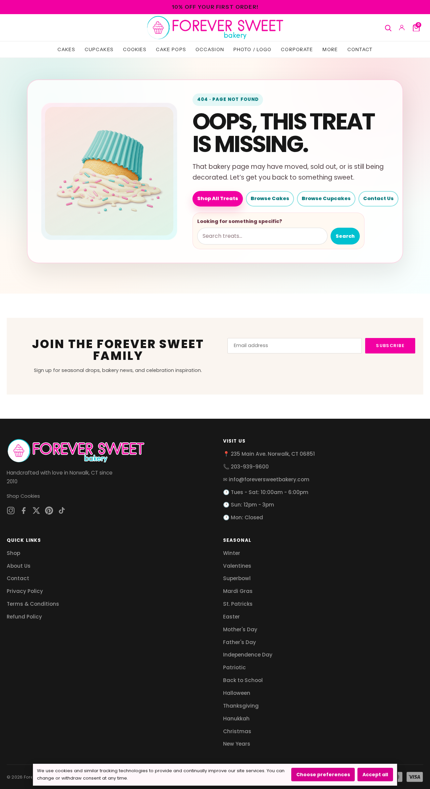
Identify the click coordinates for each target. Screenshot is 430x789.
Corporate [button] (297, 49)
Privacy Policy (25, 591)
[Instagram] (11, 510)
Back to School (243, 680)
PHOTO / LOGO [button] (252, 49)
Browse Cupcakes (326, 198)
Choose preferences (323, 774)
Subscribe (390, 345)
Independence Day (247, 654)
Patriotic (234, 667)
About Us (19, 565)
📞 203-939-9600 (246, 466)
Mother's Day (240, 629)
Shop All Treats (217, 198)
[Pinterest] (49, 510)
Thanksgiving (241, 705)
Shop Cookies (23, 496)
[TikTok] (62, 510)
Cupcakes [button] (99, 49)
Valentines (237, 565)
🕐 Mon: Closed (243, 517)
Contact (360, 49)
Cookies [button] (134, 49)
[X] (36, 510)
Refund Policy (24, 616)
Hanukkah (236, 718)
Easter (231, 616)
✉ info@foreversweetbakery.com (266, 479)
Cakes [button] (66, 49)
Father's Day (239, 642)
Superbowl (237, 578)
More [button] (330, 49)
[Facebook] (23, 510)
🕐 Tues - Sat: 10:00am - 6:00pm (265, 492)
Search (345, 236)
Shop (13, 553)
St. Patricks (238, 603)
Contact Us (378, 198)
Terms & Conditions (33, 603)
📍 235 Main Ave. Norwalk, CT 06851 (269, 453)
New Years (236, 743)
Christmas (237, 731)
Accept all (375, 774)
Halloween (236, 693)
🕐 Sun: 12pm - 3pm (248, 504)
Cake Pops (171, 49)
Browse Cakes (270, 198)
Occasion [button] (210, 49)
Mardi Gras (238, 591)
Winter (231, 553)
